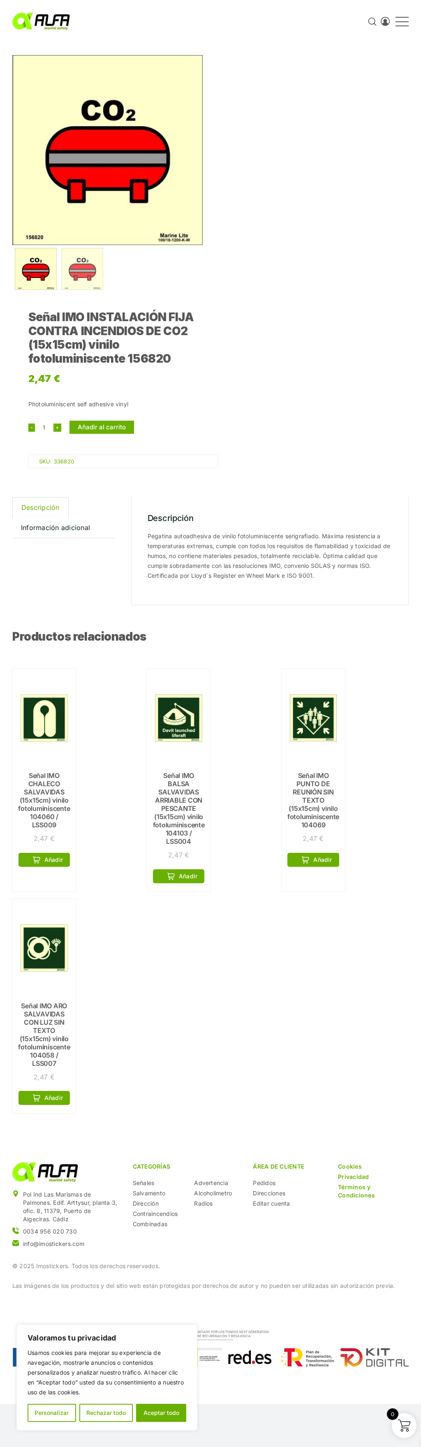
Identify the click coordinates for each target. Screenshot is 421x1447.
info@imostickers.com (53, 1243)
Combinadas (150, 1223)
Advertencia (211, 1182)
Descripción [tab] (40, 507)
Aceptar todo (161, 1412)
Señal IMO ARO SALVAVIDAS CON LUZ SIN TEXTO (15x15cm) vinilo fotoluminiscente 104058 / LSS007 (44, 1034)
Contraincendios (155, 1213)
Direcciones (269, 1193)
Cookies (350, 1166)
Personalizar (52, 1412)
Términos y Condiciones (356, 1191)
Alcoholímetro (213, 1193)
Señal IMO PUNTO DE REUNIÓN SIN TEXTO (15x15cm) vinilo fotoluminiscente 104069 (313, 800)
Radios (203, 1203)
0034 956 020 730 (50, 1231)
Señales (144, 1182)
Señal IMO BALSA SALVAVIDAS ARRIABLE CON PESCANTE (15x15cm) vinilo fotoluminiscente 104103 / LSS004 (179, 808)
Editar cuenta (271, 1203)
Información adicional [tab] (55, 527)
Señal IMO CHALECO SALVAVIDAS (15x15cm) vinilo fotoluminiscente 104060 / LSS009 (44, 800)
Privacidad (353, 1176)
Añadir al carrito (102, 427)
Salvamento (149, 1193)
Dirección (146, 1203)
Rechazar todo (106, 1412)
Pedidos (264, 1182)
